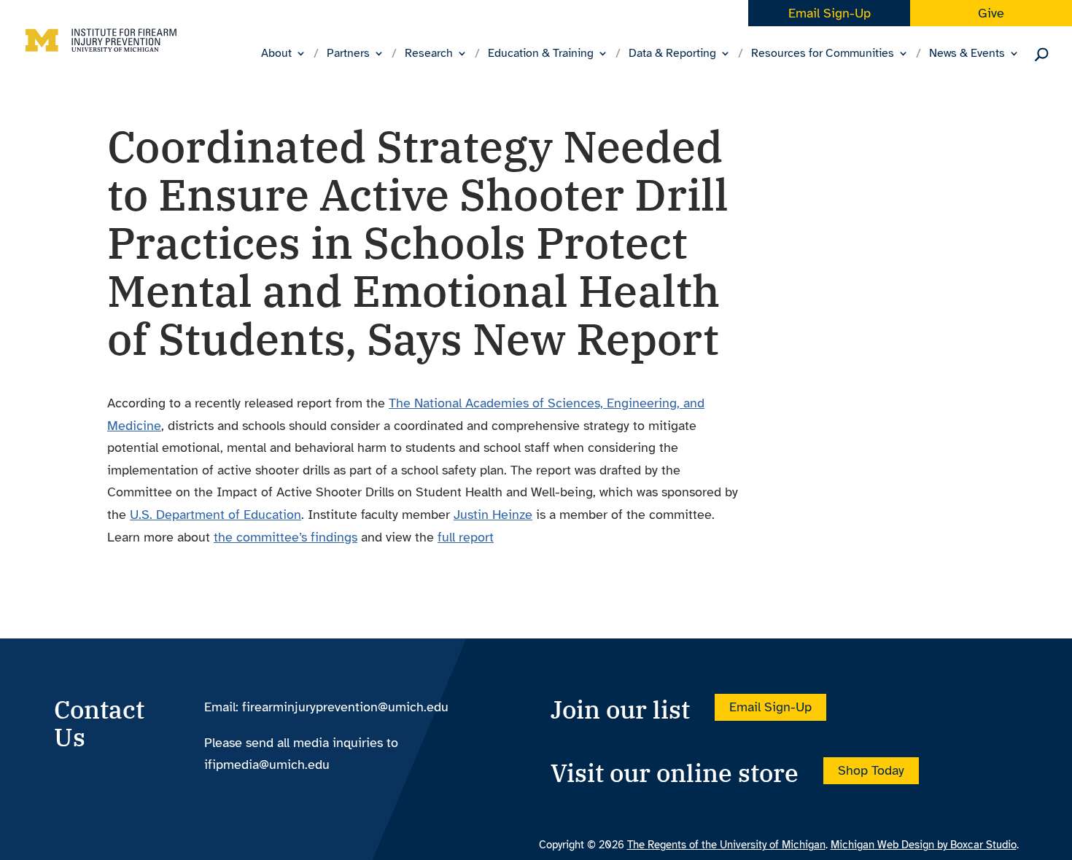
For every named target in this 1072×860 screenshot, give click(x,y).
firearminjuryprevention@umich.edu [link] (345, 707)
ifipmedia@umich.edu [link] (267, 765)
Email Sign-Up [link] (829, 13)
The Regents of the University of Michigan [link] (726, 844)
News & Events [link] (967, 54)
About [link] (276, 54)
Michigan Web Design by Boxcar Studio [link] (924, 844)
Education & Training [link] (541, 54)
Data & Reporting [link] (672, 54)
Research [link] (429, 54)
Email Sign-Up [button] (770, 707)
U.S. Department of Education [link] (215, 515)
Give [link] (991, 13)
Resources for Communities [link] (822, 54)
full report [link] (466, 537)
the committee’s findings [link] (285, 537)
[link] (101, 52)
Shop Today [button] (871, 770)
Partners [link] (348, 54)
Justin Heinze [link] (493, 515)
